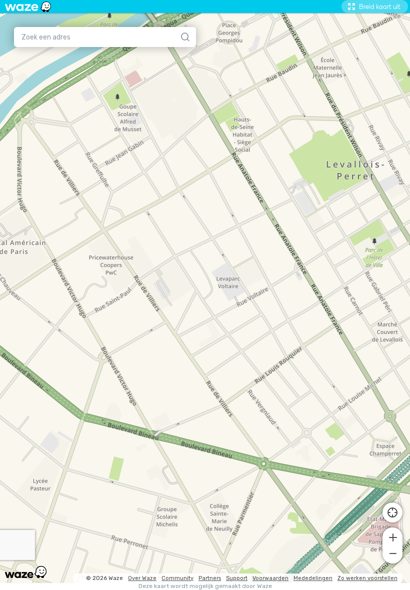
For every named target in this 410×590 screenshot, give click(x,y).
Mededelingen (313, 578)
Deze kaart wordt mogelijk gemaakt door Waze (205, 586)
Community (178, 578)
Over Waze (142, 578)
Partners (209, 578)
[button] (392, 537)
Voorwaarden (270, 578)
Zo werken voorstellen (368, 578)
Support (237, 578)
